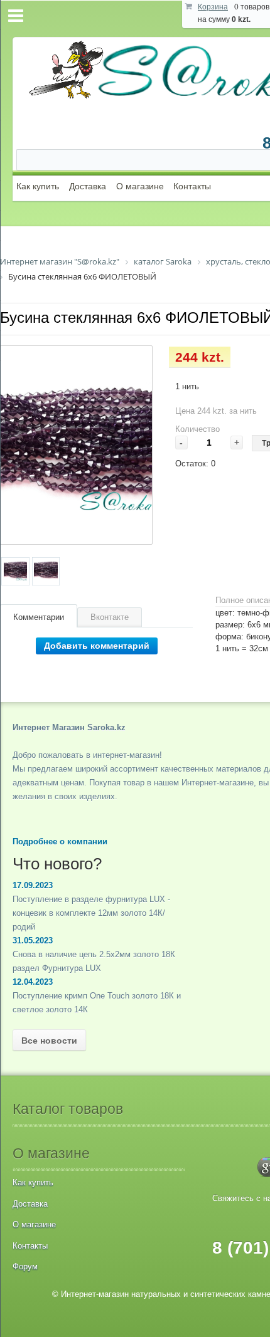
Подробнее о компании (60, 841)
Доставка (87, 186)
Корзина (213, 7)
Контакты (192, 186)
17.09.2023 (33, 885)
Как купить (37, 186)
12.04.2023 (33, 982)
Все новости (49, 1041)
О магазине (140, 186)
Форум (25, 1266)
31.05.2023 (33, 940)
